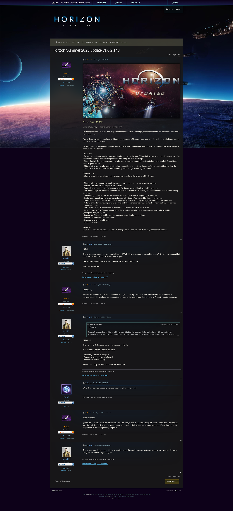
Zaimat (92, 324)
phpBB (109, 496)
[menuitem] (101, 2)
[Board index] (76, 21)
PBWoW (88, 494)
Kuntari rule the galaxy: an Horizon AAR (95, 277)
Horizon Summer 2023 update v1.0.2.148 (110, 42)
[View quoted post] (101, 324)
